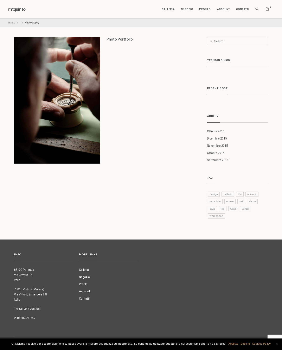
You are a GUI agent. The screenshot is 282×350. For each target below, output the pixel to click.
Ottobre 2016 (215, 131)
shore (252, 201)
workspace (216, 215)
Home (11, 22)
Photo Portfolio (120, 39)
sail (241, 201)
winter (245, 208)
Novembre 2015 (217, 145)
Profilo (205, 9)
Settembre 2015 (218, 160)
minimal (252, 194)
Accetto (233, 343)
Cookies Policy (261, 343)
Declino (245, 343)
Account (223, 9)
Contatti (242, 9)
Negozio (187, 9)
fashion (227, 194)
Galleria (168, 9)
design (214, 194)
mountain (215, 201)
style (212, 208)
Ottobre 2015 (215, 153)
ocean (230, 201)
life (240, 194)
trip (223, 208)
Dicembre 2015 (217, 138)
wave (233, 208)
